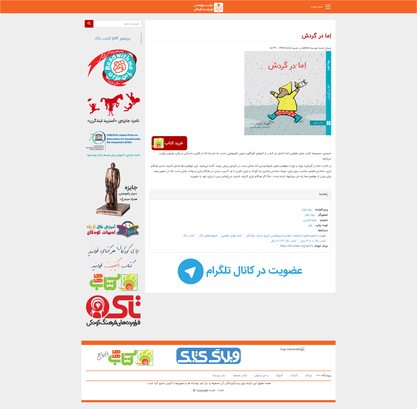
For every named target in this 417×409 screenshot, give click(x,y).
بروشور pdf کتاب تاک (113, 38)
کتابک (294, 376)
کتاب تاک (188, 236)
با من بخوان (261, 376)
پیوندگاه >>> (323, 376)
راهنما (321, 194)
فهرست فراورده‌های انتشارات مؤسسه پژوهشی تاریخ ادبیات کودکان (286, 236)
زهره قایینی (310, 220)
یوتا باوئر (307, 210)
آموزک (279, 376)
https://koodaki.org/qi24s (296, 246)
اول (310, 225)
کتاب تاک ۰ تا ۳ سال (313, 241)
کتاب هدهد (240, 376)
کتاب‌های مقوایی (231, 236)
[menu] (328, 7)
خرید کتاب (174, 143)
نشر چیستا (219, 376)
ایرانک (308, 376)
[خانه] (208, 7)
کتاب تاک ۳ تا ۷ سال (283, 241)
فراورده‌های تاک (208, 236)
